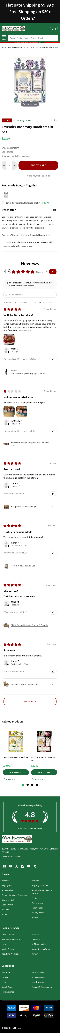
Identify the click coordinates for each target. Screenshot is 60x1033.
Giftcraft (35, 934)
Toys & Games (8, 991)
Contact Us (36, 898)
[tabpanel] (16, 754)
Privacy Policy (38, 912)
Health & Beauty (39, 982)
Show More (25, 330)
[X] (16, 866)
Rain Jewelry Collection (12, 939)
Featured (6, 972)
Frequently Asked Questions (14, 895)
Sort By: (38, 302)
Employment (7, 885)
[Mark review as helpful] (53, 359)
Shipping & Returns (40, 885)
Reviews (5, 909)
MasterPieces (8, 949)
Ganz (4, 944)
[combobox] (33, 38)
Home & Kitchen (39, 977)
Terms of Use (37, 903)
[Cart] (57, 28)
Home (4, 914)
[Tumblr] (35, 866)
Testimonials (37, 907)
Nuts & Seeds (8, 987)
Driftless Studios (39, 944)
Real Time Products (10, 953)
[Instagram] (22, 866)
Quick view (10, 779)
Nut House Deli (8, 900)
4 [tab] (37, 785)
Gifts (4, 982)
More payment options (38, 175)
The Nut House (8, 934)
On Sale (5, 977)
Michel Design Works (41, 949)
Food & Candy (38, 972)
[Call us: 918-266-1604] (51, 28)
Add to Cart (38, 165)
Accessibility (7, 890)
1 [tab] (23, 785)
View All (35, 953)
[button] (30, 42)
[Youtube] (28, 866)
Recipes (35, 880)
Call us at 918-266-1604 (11, 856)
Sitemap (35, 917)
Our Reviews (7, 904)
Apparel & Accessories (42, 987)
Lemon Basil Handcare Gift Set (16, 757)
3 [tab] (32, 785)
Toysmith (36, 939)
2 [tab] (28, 785)
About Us (6, 880)
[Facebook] (4, 866)
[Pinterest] (10, 866)
